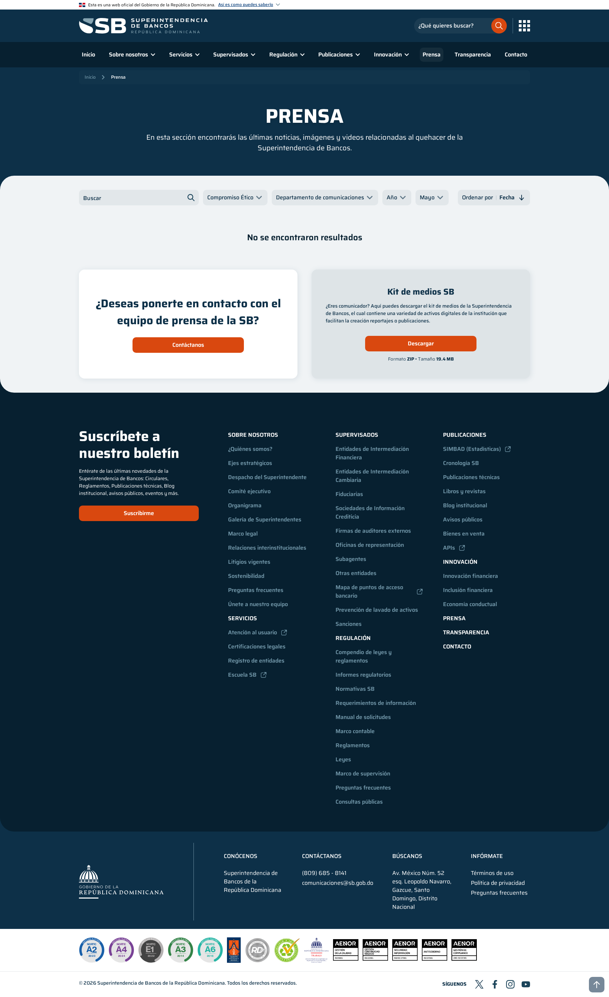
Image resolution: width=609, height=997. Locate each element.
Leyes (343, 759)
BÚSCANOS (407, 856)
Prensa (432, 54)
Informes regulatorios (363, 674)
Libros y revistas (464, 491)
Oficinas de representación (370, 544)
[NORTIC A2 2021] (91, 950)
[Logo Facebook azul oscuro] (495, 984)
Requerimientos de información (376, 703)
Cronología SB (461, 463)
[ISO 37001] (434, 958)
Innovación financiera (470, 576)
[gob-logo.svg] (121, 881)
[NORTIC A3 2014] (180, 950)
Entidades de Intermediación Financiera (373, 453)
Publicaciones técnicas (471, 477)
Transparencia (473, 54)
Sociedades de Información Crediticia (371, 512)
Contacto (516, 54)
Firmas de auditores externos (373, 530)
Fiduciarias (349, 494)
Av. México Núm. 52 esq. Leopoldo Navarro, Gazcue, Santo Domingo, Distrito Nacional (421, 890)
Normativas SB (355, 688)
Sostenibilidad (246, 576)
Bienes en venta (464, 533)
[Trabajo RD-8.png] (316, 960)
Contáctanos (188, 344)
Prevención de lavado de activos (377, 609)
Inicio (88, 54)
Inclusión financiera (468, 590)
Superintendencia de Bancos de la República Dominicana (161, 983)
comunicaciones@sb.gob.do (337, 882)
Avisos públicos (462, 519)
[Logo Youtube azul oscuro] (526, 984)
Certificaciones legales (256, 646)
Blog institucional (465, 505)
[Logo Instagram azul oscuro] (510, 984)
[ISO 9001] (345, 958)
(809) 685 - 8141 (324, 873)
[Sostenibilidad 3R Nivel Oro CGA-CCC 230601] (287, 960)
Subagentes (351, 559)
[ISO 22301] (375, 958)
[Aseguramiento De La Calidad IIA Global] (234, 960)
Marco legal (243, 533)
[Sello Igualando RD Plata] (257, 960)
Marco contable (355, 731)
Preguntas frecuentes (255, 590)
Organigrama (245, 505)
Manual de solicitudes (363, 717)
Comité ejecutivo (249, 491)
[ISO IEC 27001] (405, 958)
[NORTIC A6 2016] (210, 950)
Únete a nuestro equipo (258, 604)
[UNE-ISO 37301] (464, 958)
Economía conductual (470, 604)
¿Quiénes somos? (250, 449)
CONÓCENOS (240, 856)
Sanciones (349, 624)
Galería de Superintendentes (264, 519)
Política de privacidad (498, 883)
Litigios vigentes (249, 561)
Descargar (421, 343)
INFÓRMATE (487, 856)
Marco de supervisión (363, 773)
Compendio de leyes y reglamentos (364, 656)
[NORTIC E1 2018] (151, 950)
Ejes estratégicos (250, 463)
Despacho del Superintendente (267, 477)
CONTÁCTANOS (322, 856)
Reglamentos (353, 745)
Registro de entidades (256, 660)
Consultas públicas (359, 801)
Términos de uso (492, 873)
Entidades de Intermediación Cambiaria (373, 475)
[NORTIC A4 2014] (121, 950)
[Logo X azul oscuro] (479, 984)
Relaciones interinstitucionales (267, 547)
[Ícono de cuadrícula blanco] (524, 25)
